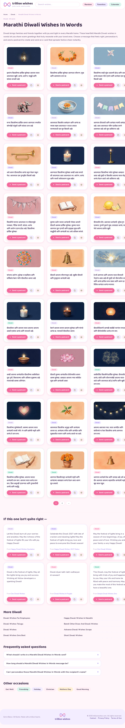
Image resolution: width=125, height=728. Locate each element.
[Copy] (31, 85)
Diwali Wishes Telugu (13, 624)
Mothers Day (65, 689)
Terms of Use (116, 718)
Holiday (37, 689)
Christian (50, 689)
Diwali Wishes (9, 629)
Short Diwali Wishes (73, 635)
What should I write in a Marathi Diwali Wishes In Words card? (36, 654)
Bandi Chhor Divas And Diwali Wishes (81, 624)
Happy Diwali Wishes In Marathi (78, 618)
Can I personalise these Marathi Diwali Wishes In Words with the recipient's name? (46, 672)
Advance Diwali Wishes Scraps (78, 629)
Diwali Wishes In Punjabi (63, 594)
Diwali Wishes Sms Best (14, 635)
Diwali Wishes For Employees (16, 618)
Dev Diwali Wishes (104, 549)
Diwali (13, 14)
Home (5, 14)
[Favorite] (38, 85)
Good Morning (83, 689)
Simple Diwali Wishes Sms (107, 594)
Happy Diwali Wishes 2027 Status (66, 549)
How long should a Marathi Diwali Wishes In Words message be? (37, 663)
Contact (93, 718)
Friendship (23, 689)
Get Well (10, 689)
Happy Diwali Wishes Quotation (23, 549)
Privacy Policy (103, 718)
